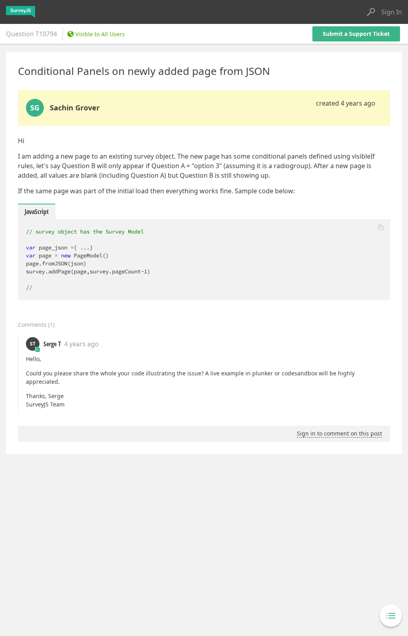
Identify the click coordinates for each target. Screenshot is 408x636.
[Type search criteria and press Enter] (371, 12)
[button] (381, 227)
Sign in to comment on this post (339, 433)
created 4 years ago (345, 103)
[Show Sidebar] (391, 616)
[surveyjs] (20, 12)
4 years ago (81, 344)
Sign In (391, 12)
